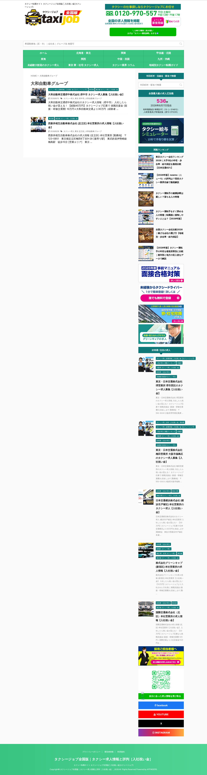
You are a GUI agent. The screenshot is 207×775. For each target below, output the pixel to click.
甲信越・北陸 (163, 53)
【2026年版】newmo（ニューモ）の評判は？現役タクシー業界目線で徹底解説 (169, 178)
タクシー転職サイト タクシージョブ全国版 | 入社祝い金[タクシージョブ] (103, 765)
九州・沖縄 (164, 59)
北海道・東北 (83, 53)
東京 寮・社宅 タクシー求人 (83, 65)
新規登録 (157, 21)
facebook (162, 705)
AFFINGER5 (152, 769)
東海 (43, 59)
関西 (83, 59)
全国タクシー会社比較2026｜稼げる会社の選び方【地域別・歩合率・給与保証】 (169, 233)
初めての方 (173, 21)
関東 (123, 53)
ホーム (43, 53)
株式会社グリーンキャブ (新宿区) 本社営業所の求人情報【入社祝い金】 (169, 567)
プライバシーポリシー (91, 752)
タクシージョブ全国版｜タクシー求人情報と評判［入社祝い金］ (103, 759)
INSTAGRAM (162, 732)
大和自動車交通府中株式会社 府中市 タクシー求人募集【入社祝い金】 (86, 94)
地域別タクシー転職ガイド (163, 65)
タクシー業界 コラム (123, 65)
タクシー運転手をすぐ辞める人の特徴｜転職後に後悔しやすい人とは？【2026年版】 (169, 215)
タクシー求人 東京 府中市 (73, 98)
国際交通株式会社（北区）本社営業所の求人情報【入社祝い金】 (169, 616)
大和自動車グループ (93, 98)
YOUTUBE (162, 714)
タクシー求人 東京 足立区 (73, 131)
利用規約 (121, 752)
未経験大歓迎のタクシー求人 (43, 65)
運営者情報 (109, 752)
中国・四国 (123, 59)
